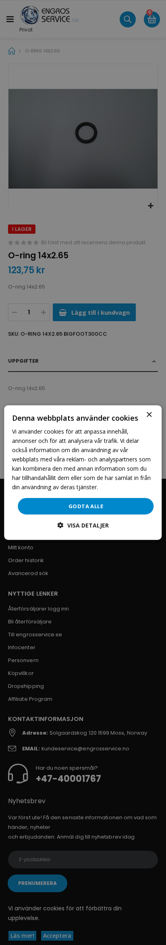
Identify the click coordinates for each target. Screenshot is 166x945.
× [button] (149, 414)
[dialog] (83, 472)
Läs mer (110, 487)
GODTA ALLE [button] (85, 505)
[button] (83, 525)
